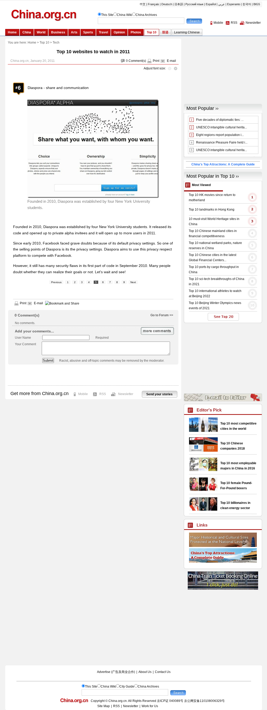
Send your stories (159, 394)
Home (32, 42)
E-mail (171, 61)
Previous (56, 282)
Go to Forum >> (161, 315)
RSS (102, 394)
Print (156, 61)
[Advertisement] (93, 375)
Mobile (83, 394)
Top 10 (44, 42)
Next (133, 282)
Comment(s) (137, 61)
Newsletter (125, 394)
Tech (56, 42)
